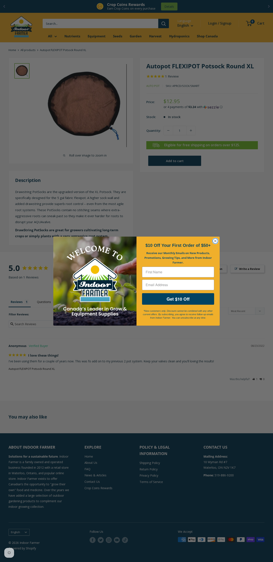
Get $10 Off (178, 299)
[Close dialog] (215, 241)
